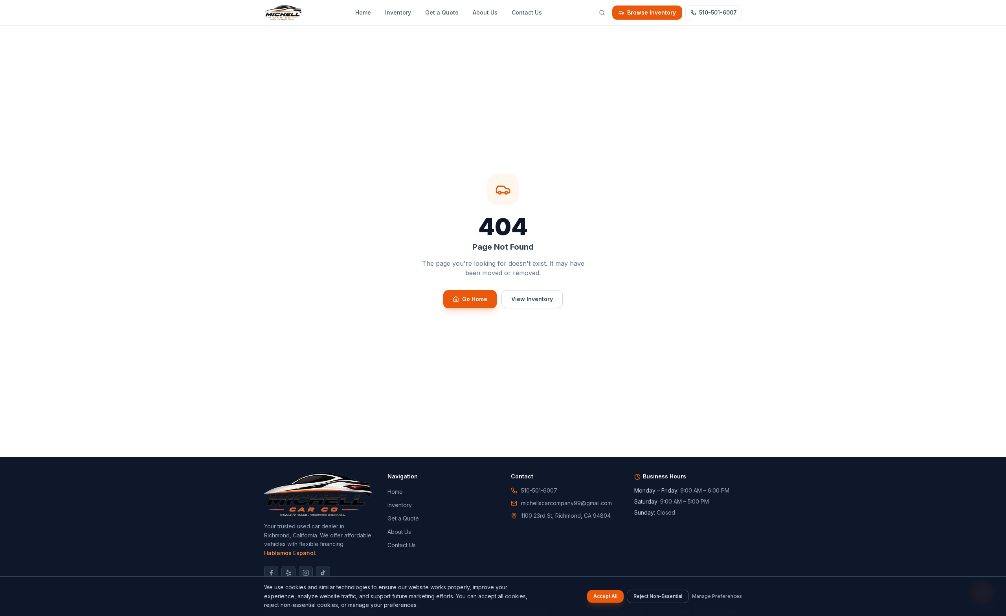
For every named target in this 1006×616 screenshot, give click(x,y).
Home (363, 12)
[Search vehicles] (602, 13)
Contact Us (527, 12)
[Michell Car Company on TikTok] (323, 573)
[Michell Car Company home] (283, 12)
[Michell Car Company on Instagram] (306, 573)
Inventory (398, 12)
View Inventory (532, 299)
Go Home (474, 299)
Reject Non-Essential (657, 596)
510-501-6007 (718, 12)
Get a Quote (442, 12)
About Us (485, 12)
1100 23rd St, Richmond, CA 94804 (566, 515)
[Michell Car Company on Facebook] (271, 573)
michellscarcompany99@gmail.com (566, 503)
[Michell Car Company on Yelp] (288, 573)
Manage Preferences (717, 596)
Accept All (605, 596)
